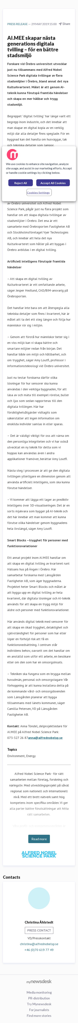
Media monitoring (39, 992)
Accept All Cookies (53, 183)
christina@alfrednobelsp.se (39, 944)
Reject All (20, 183)
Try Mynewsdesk (39, 1004)
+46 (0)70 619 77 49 (39, 950)
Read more (39, 839)
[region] (39, 173)
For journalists (39, 1010)
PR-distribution (39, 998)
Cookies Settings (38, 192)
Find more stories (39, 1016)
